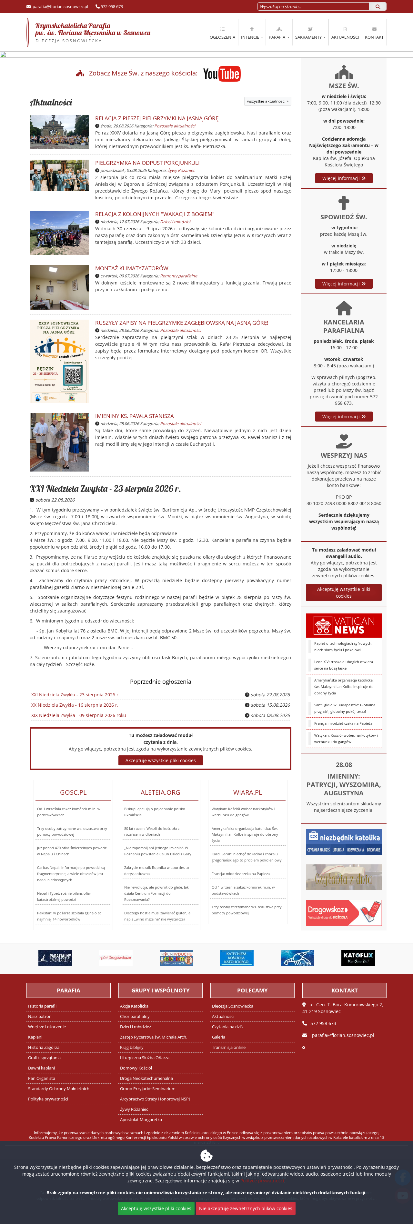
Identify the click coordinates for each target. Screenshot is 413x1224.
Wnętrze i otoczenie (47, 1027)
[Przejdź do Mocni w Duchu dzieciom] (166, 958)
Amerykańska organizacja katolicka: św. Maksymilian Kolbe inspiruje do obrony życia (344, 686)
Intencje (250, 37)
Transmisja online (229, 1047)
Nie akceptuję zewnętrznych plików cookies (245, 1208)
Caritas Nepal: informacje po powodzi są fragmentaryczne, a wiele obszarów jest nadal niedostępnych (71, 873)
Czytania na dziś (227, 1027)
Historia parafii (42, 1006)
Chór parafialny (135, 1016)
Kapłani (35, 1037)
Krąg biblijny (132, 1047)
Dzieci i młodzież (175, 221)
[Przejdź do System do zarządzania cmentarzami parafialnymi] (45, 958)
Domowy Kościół (136, 1068)
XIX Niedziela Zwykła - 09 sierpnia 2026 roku (78, 715)
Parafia (277, 37)
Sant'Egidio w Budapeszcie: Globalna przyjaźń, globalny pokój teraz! (344, 708)
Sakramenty (309, 37)
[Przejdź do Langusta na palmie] (287, 958)
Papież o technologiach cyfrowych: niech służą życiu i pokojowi (343, 646)
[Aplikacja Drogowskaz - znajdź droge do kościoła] (344, 912)
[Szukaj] (378, 6)
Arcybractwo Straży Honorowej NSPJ (155, 1099)
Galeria (218, 1037)
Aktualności (345, 37)
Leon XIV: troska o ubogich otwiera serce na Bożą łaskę (343, 665)
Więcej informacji (341, 178)
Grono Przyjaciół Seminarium (148, 1088)
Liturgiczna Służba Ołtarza (144, 1057)
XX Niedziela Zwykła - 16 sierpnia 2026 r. (74, 705)
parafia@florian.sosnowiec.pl (60, 6)
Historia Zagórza (43, 1047)
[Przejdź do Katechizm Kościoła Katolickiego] (227, 958)
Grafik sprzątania (44, 1057)
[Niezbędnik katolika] (344, 841)
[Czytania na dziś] (344, 876)
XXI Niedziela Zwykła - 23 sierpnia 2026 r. (105, 488)
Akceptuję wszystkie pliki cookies (343, 592)
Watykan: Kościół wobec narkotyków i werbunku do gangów (346, 738)
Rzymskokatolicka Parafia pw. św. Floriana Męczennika (88, 32)
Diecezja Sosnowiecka (232, 1006)
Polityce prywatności (262, 1181)
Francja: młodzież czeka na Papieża (343, 723)
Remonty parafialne (178, 276)
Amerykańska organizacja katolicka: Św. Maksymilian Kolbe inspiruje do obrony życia (245, 834)
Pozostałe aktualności (174, 126)
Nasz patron (40, 1016)
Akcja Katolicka (134, 1006)
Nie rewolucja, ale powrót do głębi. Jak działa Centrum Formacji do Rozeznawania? (156, 893)
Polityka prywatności (48, 1099)
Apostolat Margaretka (141, 1119)
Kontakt (374, 37)
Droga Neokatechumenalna (146, 1078)
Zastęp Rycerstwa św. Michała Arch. (153, 1037)
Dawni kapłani (41, 1068)
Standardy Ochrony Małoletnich (58, 1088)
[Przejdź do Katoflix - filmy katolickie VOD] (348, 958)
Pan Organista (41, 1078)
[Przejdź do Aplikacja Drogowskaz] (106, 958)
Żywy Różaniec (181, 170)
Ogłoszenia (222, 37)
